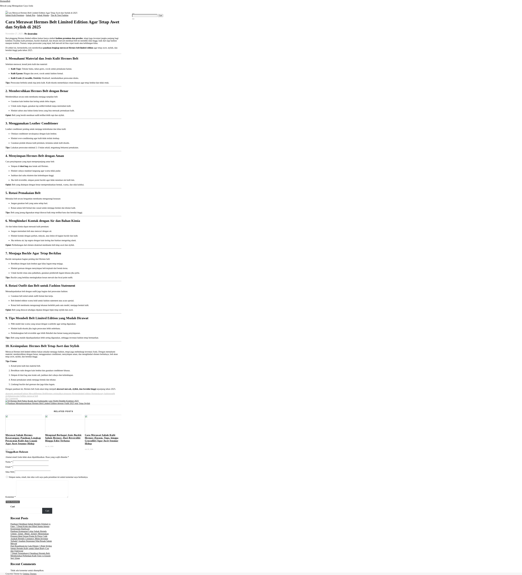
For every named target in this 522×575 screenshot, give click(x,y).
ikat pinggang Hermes (69, 393)
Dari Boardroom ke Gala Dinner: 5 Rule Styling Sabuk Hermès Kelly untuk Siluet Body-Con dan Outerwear (31, 548)
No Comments (11, 398)
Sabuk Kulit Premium (14, 15)
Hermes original (53, 393)
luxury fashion (104, 393)
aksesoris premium (13, 393)
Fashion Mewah (28, 393)
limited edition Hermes (88, 393)
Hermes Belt (40, 393)
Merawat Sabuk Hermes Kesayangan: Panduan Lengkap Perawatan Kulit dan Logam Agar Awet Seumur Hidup (23, 439)
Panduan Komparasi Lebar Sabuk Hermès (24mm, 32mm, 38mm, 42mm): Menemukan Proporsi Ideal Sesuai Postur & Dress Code (29, 533)
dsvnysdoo (32, 33)
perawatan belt (17, 396)
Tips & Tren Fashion (59, 15)
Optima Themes (29, 574)
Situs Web (9, 472)
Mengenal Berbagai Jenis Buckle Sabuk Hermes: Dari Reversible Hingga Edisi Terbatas (63, 438)
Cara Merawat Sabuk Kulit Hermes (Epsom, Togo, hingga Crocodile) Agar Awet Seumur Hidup (101, 439)
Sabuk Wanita (43, 15)
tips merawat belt (30, 396)
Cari (12, 506)
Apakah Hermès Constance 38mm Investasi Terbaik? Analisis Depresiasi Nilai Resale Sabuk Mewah (31, 541)
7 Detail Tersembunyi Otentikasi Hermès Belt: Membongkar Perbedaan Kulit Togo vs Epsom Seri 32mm (30, 555)
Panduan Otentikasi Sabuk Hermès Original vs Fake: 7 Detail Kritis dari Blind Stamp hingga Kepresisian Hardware (30, 526)
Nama (8, 462)
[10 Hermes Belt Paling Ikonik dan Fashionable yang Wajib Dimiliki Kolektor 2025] (42, 401)
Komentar (10, 497)
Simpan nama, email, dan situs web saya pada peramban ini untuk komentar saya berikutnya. (48, 477)
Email (8, 467)
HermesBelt (5, 1)
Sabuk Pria (30, 15)
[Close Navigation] (133, 18)
